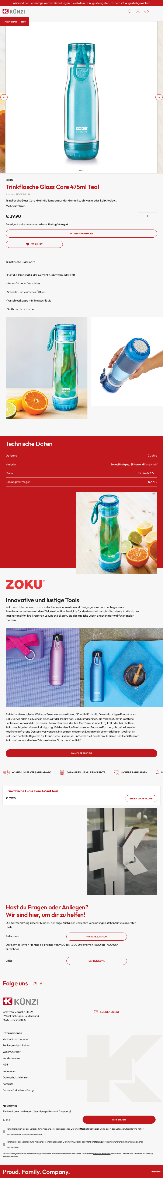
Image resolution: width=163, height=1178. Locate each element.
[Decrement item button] (141, 216)
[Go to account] (138, 11)
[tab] (80, 170)
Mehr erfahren (15, 206)
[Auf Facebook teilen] (41, 983)
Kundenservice (11, 1058)
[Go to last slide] (4, 97)
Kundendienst (109, 1011)
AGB (5, 1064)
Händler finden (81, 753)
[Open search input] (130, 11)
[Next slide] (159, 97)
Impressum (9, 1071)
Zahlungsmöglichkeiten (16, 1045)
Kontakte (8, 1083)
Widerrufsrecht (12, 1051)
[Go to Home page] (14, 11)
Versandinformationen (16, 1039)
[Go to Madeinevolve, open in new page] (155, 1171)
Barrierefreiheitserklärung (18, 1090)
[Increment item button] (154, 216)
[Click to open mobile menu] (155, 11)
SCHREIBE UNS (97, 960)
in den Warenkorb (141, 798)
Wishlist (36, 244)
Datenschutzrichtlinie (15, 1077)
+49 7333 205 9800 (96, 936)
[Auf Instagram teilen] (34, 983)
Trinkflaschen (10, 21)
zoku (23, 21)
